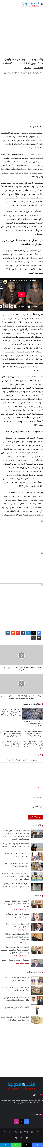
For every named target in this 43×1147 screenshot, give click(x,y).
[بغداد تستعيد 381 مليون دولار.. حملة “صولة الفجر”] (37, 866)
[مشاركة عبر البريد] (39, 638)
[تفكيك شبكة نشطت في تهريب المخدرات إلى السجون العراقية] (37, 887)
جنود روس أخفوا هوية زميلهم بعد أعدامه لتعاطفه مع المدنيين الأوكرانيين (10, 734)
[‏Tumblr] (23, 633)
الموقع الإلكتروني (37, 807)
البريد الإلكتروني (37, 797)
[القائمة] (1, 5)
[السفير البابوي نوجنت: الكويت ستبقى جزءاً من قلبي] (37, 980)
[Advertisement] (21, 32)
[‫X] (33, 633)
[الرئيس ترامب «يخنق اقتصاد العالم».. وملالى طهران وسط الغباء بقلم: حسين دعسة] (37, 904)
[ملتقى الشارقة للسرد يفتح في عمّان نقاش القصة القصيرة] (37, 1000)
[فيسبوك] (39, 633)
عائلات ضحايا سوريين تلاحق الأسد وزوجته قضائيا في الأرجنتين (33, 724)
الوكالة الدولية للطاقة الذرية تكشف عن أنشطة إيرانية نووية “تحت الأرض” (33, 734)
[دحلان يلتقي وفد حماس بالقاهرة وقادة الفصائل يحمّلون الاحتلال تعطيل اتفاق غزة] (37, 876)
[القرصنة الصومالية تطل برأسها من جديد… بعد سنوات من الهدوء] (37, 847)
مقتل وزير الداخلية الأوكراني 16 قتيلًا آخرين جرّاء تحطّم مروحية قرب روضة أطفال (10, 744)
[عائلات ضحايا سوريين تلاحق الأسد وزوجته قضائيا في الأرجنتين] (32, 713)
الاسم (40, 788)
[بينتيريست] (18, 633)
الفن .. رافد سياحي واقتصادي (17, 1007)
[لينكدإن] (28, 633)
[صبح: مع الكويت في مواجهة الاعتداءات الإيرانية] (37, 856)
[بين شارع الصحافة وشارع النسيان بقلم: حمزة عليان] (37, 963)
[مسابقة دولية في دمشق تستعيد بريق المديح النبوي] (37, 990)
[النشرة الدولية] (30, 4)
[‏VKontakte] (8, 633)
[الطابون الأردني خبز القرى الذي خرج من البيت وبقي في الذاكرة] (37, 1020)
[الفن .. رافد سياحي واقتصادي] (37, 1010)
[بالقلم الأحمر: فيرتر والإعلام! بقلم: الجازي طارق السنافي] (37, 917)
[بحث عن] (42, 5)
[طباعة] (33, 638)
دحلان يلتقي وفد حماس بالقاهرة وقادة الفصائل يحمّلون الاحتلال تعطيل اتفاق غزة (15, 876)
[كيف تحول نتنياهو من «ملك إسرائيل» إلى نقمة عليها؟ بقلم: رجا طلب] (37, 927)
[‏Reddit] (13, 633)
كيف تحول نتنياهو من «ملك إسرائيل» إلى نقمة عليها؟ (17, 927)
